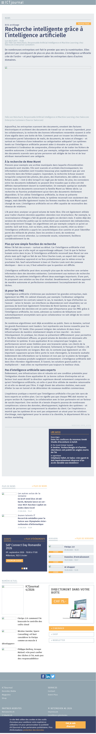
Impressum (53, 712)
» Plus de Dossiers (84, 539)
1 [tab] (22, 568)
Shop (4, 698)
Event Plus (53, 695)
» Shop (54, 634)
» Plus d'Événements (34, 539)
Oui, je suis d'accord (71, 724)
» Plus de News (39, 486)
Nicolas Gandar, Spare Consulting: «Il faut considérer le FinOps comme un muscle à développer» (20, 637)
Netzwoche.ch (8, 712)
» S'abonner (57, 628)
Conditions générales (57, 715)
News (7, 18)
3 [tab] (26, 568)
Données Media (9, 691)
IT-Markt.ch (7, 715)
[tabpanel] (24, 553)
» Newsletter (58, 640)
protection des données (33, 730)
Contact (51, 691)
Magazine (6, 695)
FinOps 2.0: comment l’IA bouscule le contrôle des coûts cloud (30, 621)
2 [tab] (24, 568)
